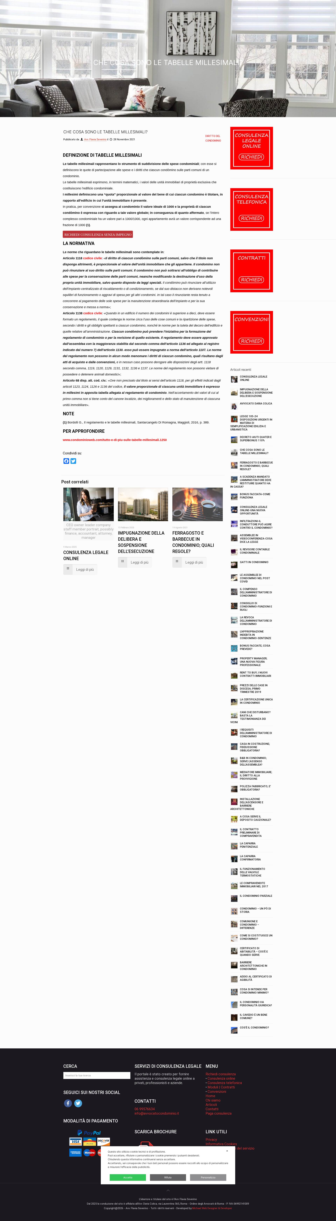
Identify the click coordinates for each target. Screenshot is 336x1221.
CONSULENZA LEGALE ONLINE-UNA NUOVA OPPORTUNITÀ (253, 510)
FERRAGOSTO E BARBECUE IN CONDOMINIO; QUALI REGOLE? (256, 466)
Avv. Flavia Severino (95, 139)
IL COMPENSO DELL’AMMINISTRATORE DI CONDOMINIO (256, 592)
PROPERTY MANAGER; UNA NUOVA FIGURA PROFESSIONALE (253, 662)
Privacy (211, 1139)
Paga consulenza (219, 1113)
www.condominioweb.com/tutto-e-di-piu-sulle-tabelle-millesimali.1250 (115, 440)
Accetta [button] (127, 1177)
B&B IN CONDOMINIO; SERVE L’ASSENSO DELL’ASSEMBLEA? (253, 761)
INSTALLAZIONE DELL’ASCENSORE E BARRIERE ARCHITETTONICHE (246, 804)
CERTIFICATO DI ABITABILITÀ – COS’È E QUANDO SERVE (254, 951)
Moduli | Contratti (221, 1087)
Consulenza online (221, 1078)
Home (210, 1096)
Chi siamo (213, 1100)
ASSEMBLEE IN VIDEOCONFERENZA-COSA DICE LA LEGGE (256, 539)
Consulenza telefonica (225, 1083)
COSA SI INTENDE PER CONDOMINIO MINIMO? (254, 991)
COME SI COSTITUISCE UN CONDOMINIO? (256, 937)
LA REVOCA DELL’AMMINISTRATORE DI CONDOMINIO (256, 621)
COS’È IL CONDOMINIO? (254, 1027)
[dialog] (168, 1165)
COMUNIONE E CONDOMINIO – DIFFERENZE (249, 925)
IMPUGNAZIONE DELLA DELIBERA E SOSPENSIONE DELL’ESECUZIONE (256, 393)
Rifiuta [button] (168, 1177)
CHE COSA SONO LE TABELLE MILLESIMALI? (254, 451)
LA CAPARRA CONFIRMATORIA (250, 858)
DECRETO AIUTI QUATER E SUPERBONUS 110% (256, 439)
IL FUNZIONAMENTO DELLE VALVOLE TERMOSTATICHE (252, 872)
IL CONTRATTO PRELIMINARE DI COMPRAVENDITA (251, 833)
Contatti (212, 1109)
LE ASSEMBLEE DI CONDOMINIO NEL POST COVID (255, 578)
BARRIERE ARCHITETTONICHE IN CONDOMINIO (253, 966)
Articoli (211, 1105)
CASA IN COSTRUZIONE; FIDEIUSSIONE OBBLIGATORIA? (255, 747)
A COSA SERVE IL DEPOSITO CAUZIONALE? (255, 818)
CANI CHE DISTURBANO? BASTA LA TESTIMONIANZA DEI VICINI (250, 717)
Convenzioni (217, 1091)
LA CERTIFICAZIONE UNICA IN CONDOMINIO (256, 701)
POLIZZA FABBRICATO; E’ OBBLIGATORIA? (255, 788)
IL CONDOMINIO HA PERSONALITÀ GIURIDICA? (256, 1004)
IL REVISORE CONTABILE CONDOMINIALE (255, 551)
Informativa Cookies (221, 1144)
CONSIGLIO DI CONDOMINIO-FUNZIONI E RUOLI (256, 606)
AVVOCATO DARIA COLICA (256, 403)
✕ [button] (227, 1150)
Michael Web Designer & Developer (212, 1208)
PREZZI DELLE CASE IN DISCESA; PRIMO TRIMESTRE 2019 (254, 689)
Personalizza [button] (208, 1177)
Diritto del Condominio (213, 138)
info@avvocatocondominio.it (157, 1113)
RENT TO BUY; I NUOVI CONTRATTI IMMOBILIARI (255, 674)
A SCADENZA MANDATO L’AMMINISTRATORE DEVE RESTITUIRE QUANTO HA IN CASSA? (250, 481)
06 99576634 (145, 1109)
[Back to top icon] (168, 1190)
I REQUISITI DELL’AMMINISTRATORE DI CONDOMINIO (256, 733)
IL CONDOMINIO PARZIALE (256, 895)
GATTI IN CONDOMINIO (254, 562)
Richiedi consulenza (221, 1074)
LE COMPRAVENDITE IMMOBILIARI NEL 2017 (254, 885)
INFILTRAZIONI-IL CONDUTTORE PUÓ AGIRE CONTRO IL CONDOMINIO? (256, 524)
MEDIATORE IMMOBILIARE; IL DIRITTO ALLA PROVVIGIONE (256, 775)
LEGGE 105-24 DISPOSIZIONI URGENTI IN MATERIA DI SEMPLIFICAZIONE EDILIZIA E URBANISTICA (251, 423)
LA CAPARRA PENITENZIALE (249, 845)
